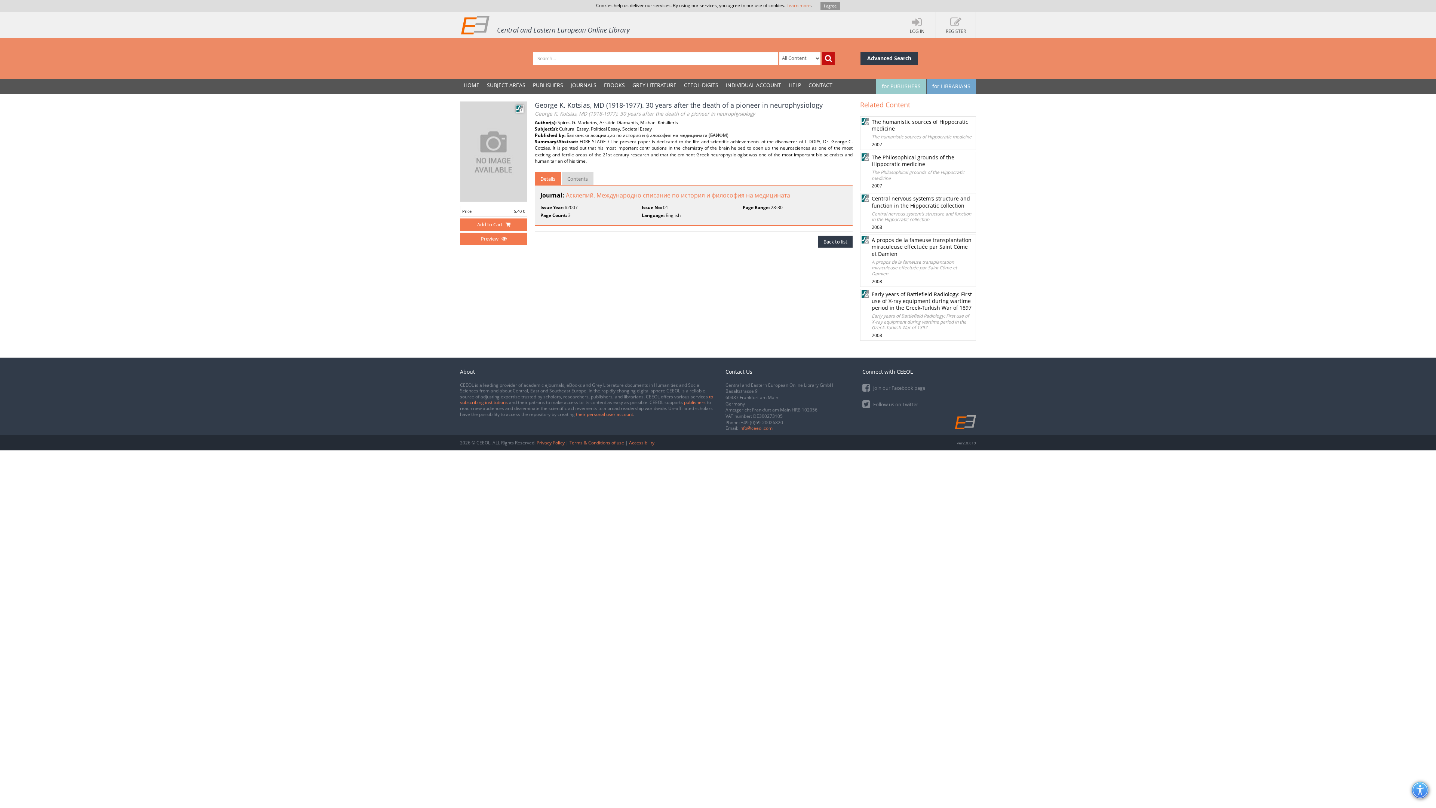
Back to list (835, 241)
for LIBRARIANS (951, 86)
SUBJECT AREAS (506, 85)
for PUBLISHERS (901, 86)
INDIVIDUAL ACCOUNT (753, 85)
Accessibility (641, 443)
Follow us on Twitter (895, 404)
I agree (830, 6)
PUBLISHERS (548, 85)
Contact (820, 85)
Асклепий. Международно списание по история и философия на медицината (678, 195)
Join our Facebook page (898, 388)
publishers (695, 402)
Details (547, 178)
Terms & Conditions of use (597, 443)
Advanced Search (889, 58)
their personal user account (604, 414)
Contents (577, 178)
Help (795, 85)
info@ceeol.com (756, 428)
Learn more (798, 5)
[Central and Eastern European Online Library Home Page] (546, 24)
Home (471, 85)
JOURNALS (583, 85)
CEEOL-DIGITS (701, 85)
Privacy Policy (551, 443)
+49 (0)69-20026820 (762, 422)
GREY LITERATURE (654, 85)
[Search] (828, 58)
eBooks (614, 85)
